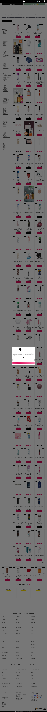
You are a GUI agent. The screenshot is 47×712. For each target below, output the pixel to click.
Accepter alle (23, 363)
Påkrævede (18, 360)
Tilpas (29, 360)
